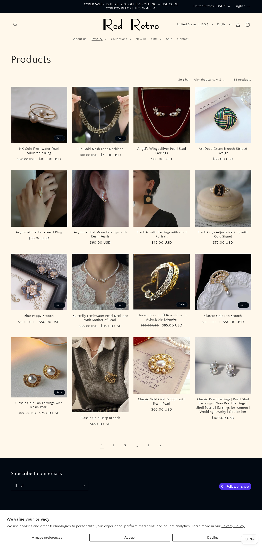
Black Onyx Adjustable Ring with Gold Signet (223, 234)
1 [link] (102, 445)
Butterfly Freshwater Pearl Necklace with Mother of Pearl (100, 318)
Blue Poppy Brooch (39, 316)
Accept (129, 537)
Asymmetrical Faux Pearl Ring (39, 232)
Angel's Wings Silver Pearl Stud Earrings (161, 151)
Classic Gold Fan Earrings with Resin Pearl (39, 405)
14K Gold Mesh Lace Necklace (100, 149)
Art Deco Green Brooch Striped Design (223, 151)
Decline (213, 537)
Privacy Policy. (233, 526)
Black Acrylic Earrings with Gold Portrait (162, 234)
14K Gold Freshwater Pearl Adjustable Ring (39, 151)
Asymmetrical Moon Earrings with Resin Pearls (100, 234)
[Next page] (160, 445)
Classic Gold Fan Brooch (223, 316)
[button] (15, 24)
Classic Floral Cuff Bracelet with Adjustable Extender (162, 317)
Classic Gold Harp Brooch (100, 418)
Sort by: (183, 79)
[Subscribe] (83, 486)
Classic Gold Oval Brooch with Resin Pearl (161, 401)
